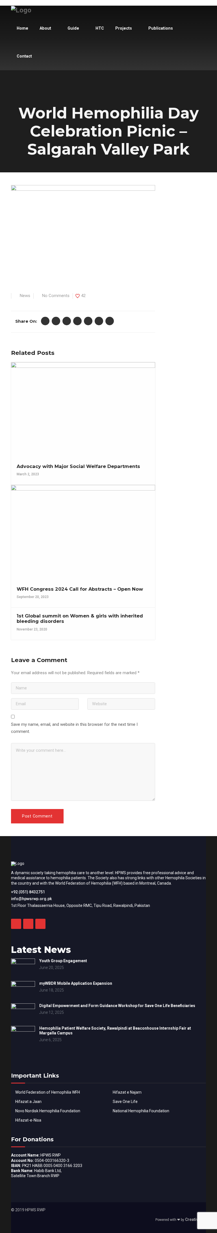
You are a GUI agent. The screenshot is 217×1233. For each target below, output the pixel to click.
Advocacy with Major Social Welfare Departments (78, 466)
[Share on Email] (99, 321)
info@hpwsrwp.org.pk (31, 898)
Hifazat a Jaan (28, 1101)
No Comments (56, 295)
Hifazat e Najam (127, 1092)
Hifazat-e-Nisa (28, 1120)
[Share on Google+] (66, 321)
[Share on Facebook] (45, 321)
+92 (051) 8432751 (28, 892)
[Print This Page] (109, 321)
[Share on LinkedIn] (88, 321)
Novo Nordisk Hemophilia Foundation (47, 1111)
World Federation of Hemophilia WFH (47, 1092)
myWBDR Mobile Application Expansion (75, 983)
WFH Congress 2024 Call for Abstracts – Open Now (80, 589)
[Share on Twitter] (56, 321)
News (25, 295)
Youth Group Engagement (63, 961)
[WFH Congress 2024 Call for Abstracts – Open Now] (82, 530)
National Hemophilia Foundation (141, 1111)
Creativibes (195, 1219)
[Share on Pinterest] (77, 321)
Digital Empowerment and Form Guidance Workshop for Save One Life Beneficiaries (117, 1005)
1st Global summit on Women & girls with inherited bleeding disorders (80, 618)
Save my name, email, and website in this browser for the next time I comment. (74, 728)
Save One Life (125, 1101)
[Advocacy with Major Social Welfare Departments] (82, 408)
